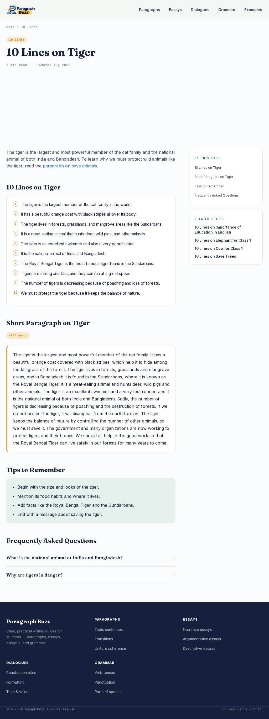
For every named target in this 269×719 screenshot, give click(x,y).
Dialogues (200, 9)
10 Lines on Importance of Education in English (218, 229)
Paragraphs (149, 9)
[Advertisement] (134, 109)
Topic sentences (109, 629)
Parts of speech (108, 691)
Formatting (15, 682)
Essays (175, 9)
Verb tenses (105, 672)
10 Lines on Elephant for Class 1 (223, 240)
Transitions (104, 639)
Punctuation (105, 682)
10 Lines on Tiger (208, 168)
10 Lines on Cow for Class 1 (219, 248)
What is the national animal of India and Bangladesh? (64, 557)
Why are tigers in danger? (34, 575)
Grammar (226, 9)
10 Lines (29, 27)
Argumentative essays (202, 639)
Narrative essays (197, 629)
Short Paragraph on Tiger (214, 177)
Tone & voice (17, 691)
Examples (253, 9)
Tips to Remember (209, 186)
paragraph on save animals (70, 165)
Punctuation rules (21, 672)
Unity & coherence (110, 648)
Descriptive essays (199, 648)
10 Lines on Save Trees (215, 256)
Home (10, 27)
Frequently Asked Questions (217, 195)
